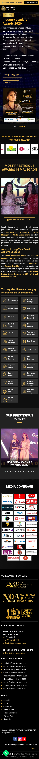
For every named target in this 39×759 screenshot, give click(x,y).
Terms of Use (8, 710)
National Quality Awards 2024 (14, 669)
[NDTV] (19, 507)
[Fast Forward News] (31, 552)
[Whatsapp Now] (6, 753)
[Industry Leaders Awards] (19, 613)
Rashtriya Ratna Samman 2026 (14, 663)
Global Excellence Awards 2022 (15, 688)
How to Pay (7, 719)
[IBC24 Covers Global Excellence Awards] (31, 518)
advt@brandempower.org (15, 653)
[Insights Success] (7, 552)
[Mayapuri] (31, 541)
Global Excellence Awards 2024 (15, 673)
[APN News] (19, 530)
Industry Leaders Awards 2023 (15, 676)
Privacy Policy (8, 716)
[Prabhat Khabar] (7, 541)
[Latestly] (7, 530)
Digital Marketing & (12, 757)
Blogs (5, 703)
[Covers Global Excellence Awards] (7, 507)
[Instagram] (20, 739)
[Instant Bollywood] (19, 552)
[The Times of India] (31, 501)
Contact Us (7, 707)
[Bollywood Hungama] (19, 541)
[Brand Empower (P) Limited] (8, 8)
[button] (5, 472)
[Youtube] (24, 739)
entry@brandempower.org (16, 643)
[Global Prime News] (7, 546)
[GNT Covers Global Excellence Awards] (31, 496)
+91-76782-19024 (13, 640)
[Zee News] (19, 501)
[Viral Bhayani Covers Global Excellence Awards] (7, 524)
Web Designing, (31, 754)
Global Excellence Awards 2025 (15, 666)
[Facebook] (15, 739)
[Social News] (13, 558)
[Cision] (31, 546)
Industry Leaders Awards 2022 (15, 685)
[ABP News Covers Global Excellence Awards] (19, 496)
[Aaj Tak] (19, 546)
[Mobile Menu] (36, 7)
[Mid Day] (7, 501)
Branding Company (27, 757)
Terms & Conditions (10, 713)
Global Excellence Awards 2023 (15, 682)
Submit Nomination (31, 2)
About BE (6, 700)
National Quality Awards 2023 (19, 463)
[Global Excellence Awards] (19, 585)
